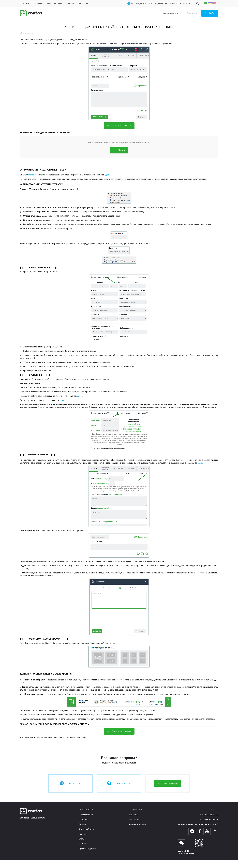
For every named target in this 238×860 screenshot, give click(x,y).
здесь (107, 174)
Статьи (82, 839)
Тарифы (38, 3)
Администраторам (137, 824)
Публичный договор (88, 848)
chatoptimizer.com (122, 783)
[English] (214, 3)
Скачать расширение (121, 125)
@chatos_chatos (139, 3)
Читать (121, 150)
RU (206, 3)
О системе (24, 3)
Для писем (134, 819)
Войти (212, 13)
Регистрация (192, 13)
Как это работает (54, 3)
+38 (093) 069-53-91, (159, 3)
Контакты (83, 3)
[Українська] (210, 3)
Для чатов (133, 814)
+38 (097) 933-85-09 (180, 3)
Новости (83, 834)
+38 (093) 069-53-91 (209, 814)
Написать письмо (170, 783)
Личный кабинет (86, 814)
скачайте (32, 174)
